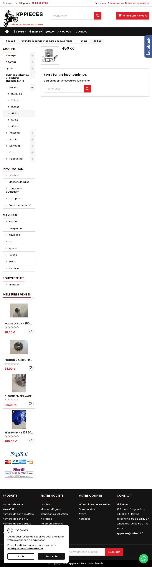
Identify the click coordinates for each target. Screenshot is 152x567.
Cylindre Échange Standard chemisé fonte (17, 78)
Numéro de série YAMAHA (18, 514)
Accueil (9, 49)
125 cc (15, 100)
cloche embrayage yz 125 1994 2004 (19, 396)
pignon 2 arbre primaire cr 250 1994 (19, 359)
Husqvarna (16, 159)
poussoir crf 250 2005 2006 (19, 323)
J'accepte (51, 556)
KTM (11, 241)
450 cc (15, 126)
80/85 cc (16, 94)
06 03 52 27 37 (40, 3)
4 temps (34, 31)
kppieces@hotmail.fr (130, 533)
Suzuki (13, 139)
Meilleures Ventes (17, 294)
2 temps (19, 31)
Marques (10, 215)
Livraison (13, 175)
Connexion (114, 3)
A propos (64, 31)
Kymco (12, 248)
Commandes (87, 509)
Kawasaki (15, 146)
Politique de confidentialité (25, 548)
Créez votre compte (137, 3)
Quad (49, 31)
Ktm (11, 152)
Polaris (12, 255)
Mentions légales (18, 182)
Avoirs (82, 514)
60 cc (14, 120)
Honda (13, 87)
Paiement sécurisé (19, 205)
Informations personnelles (94, 504)
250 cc (15, 107)
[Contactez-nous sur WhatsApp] (143, 558)
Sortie (20, 556)
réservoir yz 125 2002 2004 (19, 432)
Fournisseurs (13, 278)
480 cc (15, 113)
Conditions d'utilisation (14, 190)
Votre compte (90, 495)
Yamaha (14, 133)
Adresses (84, 519)
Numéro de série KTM (16, 519)
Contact (7, 3)
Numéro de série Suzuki (17, 523)
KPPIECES (14, 284)
